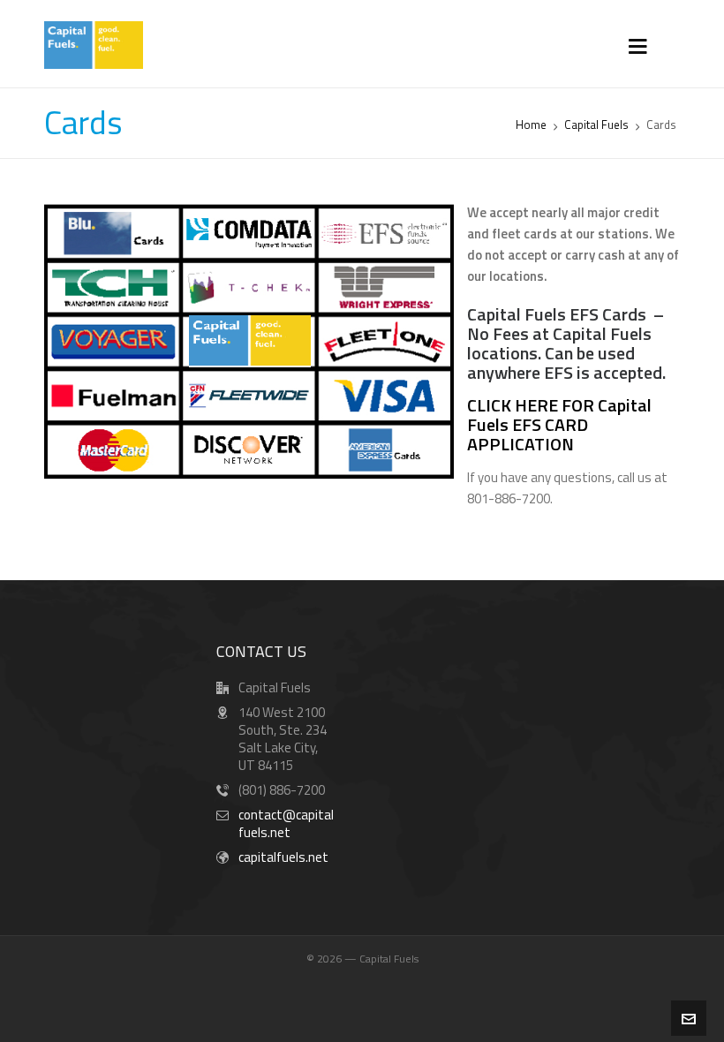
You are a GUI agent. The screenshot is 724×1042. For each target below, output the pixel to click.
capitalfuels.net (283, 857)
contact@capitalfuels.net (286, 823)
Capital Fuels (596, 124)
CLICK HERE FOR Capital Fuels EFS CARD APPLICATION (559, 424)
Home (531, 124)
